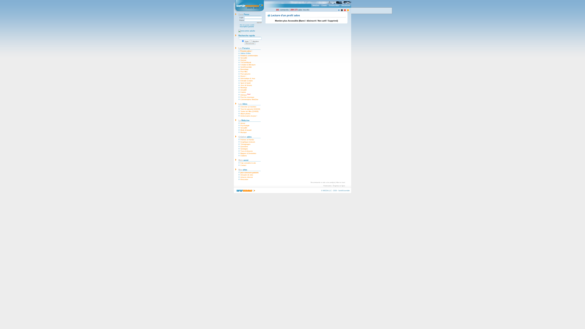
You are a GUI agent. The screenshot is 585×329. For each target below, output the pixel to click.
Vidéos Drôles (245, 53)
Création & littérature (247, 65)
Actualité (243, 90)
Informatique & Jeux (247, 78)
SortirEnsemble (246, 67)
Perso (243, 14)
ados (245, 137)
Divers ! (243, 76)
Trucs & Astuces (246, 151)
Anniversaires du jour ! (248, 116)
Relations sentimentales (249, 56)
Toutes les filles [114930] (249, 111)
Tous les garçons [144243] (250, 109)
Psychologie (244, 125)
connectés (282, 10)
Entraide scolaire (246, 81)
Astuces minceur (246, 177)
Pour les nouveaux (247, 97)
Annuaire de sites (246, 175)
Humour (243, 60)
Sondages (244, 149)
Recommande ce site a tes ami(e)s (323, 182)
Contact (243, 165)
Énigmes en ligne (339, 186)
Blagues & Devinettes (248, 153)
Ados (242, 104)
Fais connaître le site (248, 163)
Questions (244, 146)
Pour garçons (245, 74)
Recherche (346, 5)
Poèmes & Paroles (247, 140)
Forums (244, 48)
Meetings (243, 87)
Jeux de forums (246, 85)
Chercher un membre (248, 107)
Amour (242, 123)
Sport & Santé (245, 83)
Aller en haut (340, 182)
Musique (243, 132)
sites (242, 170)
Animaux (245, 95)
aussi (243, 160)
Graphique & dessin (247, 142)
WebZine (315, 5)
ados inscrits (300, 10)
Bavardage (244, 69)
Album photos (245, 114)
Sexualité (243, 58)
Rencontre (244, 179)
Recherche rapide (246, 35)
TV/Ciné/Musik (245, 62)
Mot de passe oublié (247, 25)
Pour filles (244, 72)
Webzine (243, 120)
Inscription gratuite (247, 26)
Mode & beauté (246, 130)
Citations (243, 156)
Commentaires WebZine (249, 99)
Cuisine (243, 92)
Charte (324, 5)
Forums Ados (334, 5)
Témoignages (245, 144)
